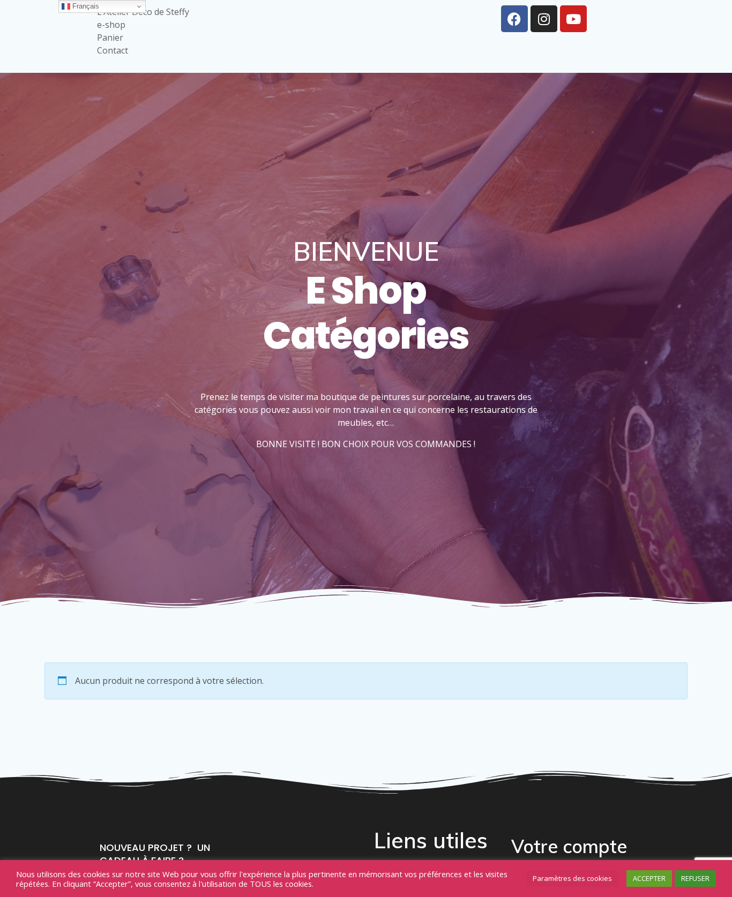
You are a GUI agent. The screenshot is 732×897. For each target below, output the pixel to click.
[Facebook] (514, 18)
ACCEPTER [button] (649, 878)
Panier (110, 37)
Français (84, 6)
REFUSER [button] (695, 878)
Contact (112, 50)
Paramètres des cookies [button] (572, 878)
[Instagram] (544, 18)
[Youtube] (573, 18)
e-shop (111, 25)
